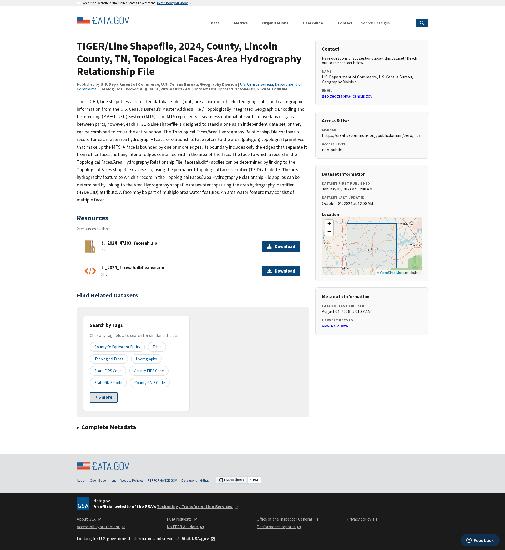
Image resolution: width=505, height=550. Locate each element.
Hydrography (146, 358)
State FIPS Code (108, 370)
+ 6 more (103, 397)
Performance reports (276, 526)
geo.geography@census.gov (347, 96)
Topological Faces (108, 358)
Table (157, 346)
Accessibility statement (98, 526)
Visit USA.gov (196, 539)
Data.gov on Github (195, 480)
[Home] (103, 20)
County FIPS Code (149, 370)
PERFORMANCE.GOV (162, 480)
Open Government (103, 480)
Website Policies (131, 480)
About (81, 480)
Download (285, 246)
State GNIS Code (108, 382)
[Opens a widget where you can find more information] (480, 540)
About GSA (87, 519)
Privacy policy (359, 519)
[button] (329, 224)
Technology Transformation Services (195, 506)
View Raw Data (335, 326)
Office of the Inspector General (285, 519)
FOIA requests (180, 519)
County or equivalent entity (117, 346)
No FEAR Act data (183, 526)
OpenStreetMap (391, 272)
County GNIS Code (149, 382)
